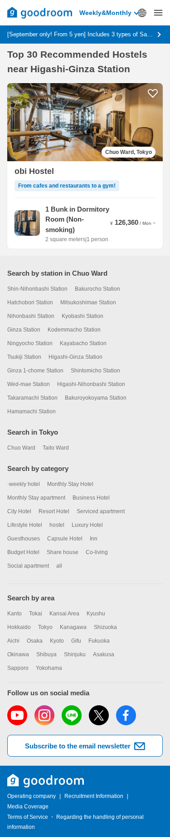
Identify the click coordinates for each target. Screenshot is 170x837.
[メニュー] (158, 12)
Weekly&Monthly (105, 12)
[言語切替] (142, 12)
